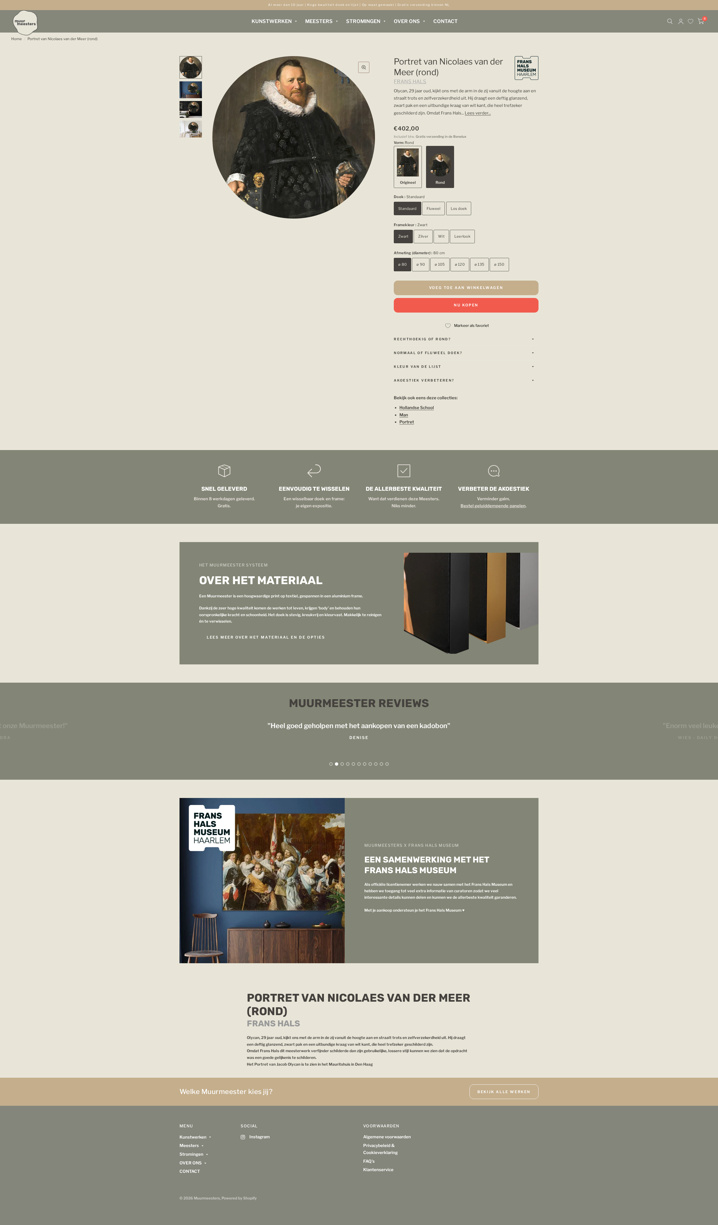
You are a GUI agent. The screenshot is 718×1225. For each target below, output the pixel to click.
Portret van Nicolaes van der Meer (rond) (62, 38)
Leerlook (462, 236)
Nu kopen (466, 305)
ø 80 (402, 264)
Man (403, 414)
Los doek (459, 208)
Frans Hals (410, 81)
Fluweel (434, 208)
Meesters (319, 21)
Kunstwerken (272, 21)
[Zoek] (669, 21)
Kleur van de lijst (417, 366)
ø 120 (460, 264)
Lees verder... (478, 113)
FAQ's (369, 1161)
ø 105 (440, 264)
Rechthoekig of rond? (422, 339)
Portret (406, 422)
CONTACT (445, 21)
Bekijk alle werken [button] (504, 1091)
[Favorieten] (690, 21)
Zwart (403, 236)
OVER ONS (407, 21)
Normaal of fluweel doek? (428, 353)
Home (16, 38)
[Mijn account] (680, 21)
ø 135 (479, 264)
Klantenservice (378, 1169)
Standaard (407, 208)
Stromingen (363, 21)
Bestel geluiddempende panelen (493, 505)
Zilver (423, 236)
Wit (441, 236)
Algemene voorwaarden (387, 1136)
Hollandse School (416, 407)
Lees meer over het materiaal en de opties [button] (266, 637)
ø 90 (420, 264)
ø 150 (499, 264)
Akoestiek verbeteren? (424, 380)
